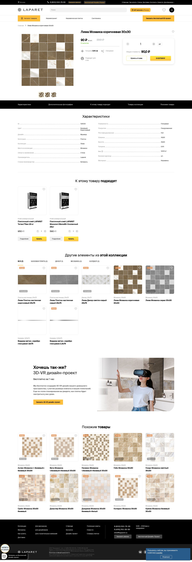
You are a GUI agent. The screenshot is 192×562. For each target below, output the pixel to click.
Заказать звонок (74, 2)
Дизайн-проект (72, 534)
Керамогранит (51, 18)
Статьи (139, 2)
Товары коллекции (135, 104)
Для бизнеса (168, 2)
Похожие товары (167, 104)
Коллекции (22, 526)
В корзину (160, 58)
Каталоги (69, 530)
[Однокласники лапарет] (145, 552)
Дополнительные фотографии (60, 104)
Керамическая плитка (74, 18)
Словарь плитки (93, 534)
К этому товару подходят (100, 104)
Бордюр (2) (94, 261)
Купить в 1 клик (136, 58)
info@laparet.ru (120, 532)
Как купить (22, 534)
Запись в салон (5, 548)
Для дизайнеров (41, 530)
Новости (160, 2)
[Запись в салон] (15, 556)
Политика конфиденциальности (59, 553)
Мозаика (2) (76, 261)
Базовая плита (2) (39, 261)
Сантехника (96, 18)
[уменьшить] (37, 231)
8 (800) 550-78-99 (57, 2)
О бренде (125, 2)
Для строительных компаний (46, 534)
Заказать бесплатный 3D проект (158, 18)
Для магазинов (41, 526)
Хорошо (166, 557)
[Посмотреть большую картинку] (47, 60)
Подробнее (24, 239)
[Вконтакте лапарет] (140, 552)
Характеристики (24, 104)
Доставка (146, 2)
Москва (22, 2)
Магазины (21, 530)
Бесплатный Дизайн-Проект (95, 2)
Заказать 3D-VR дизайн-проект (48, 402)
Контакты (153, 2)
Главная (21, 26)
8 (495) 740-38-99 (122, 529)
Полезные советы (93, 526)
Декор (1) (59, 261)
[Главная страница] (30, 10)
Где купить (133, 2)
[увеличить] (45, 231)
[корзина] (171, 9)
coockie (159, 553)
